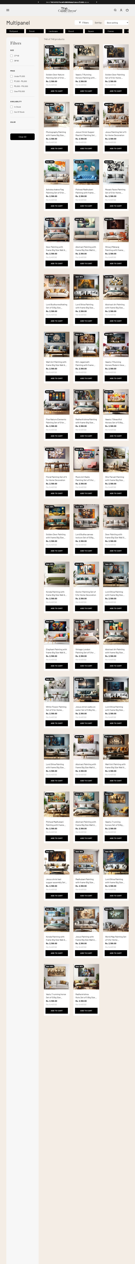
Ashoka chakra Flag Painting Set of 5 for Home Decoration (55, 192)
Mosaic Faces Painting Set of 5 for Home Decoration (115, 192)
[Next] (96, 2)
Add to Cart (57, 91)
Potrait (32, 31)
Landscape (53, 31)
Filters (85, 22)
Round (71, 31)
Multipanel (13, 31)
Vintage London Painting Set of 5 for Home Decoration (85, 652)
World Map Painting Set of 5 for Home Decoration (115, 939)
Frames (111, 31)
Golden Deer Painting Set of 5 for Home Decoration (115, 77)
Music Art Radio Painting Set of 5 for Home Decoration (85, 480)
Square (91, 31)
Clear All (22, 136)
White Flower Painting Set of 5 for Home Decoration (56, 710)
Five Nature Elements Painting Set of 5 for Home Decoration (56, 422)
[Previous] (38, 2)
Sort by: (98, 22)
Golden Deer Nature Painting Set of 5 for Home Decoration (55, 77)
